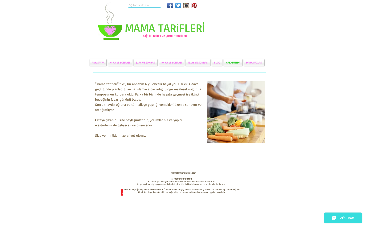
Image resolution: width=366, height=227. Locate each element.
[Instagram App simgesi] (186, 5)
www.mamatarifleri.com (183, 181)
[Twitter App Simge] (178, 5)
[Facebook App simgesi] (170, 5)
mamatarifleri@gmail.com (183, 172)
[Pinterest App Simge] (194, 5)
